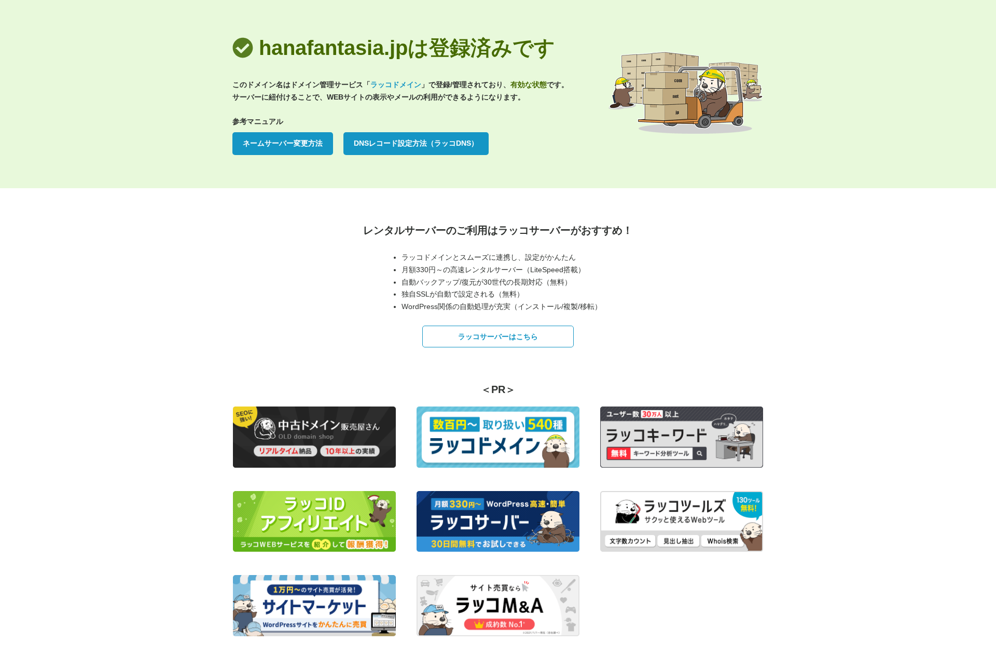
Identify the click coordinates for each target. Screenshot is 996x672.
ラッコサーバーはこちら (498, 336)
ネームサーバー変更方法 (283, 143)
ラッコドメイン (395, 84)
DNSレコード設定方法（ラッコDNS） (416, 143)
